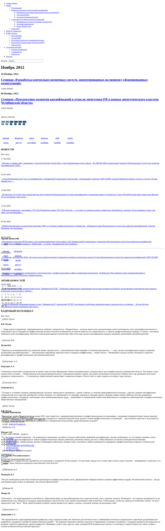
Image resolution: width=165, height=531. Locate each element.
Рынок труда (15, 54)
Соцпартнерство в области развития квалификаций (27, 19)
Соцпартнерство (16, 52)
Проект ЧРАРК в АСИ (23, 26)
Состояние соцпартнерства (25, 24)
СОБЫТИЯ (11, 443)
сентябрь (31, 142)
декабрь (70, 142)
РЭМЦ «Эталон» (11, 33)
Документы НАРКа (22, 15)
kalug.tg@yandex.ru (17, 424)
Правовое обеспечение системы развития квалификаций (29, 10)
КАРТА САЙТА (13, 450)
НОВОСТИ (11, 441)
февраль (19, 138)
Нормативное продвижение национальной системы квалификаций (37, 12)
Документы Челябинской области (27, 17)
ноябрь (57, 142)
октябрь (44, 142)
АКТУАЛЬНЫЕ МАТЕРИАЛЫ (20, 445)
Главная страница (11, 3)
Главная (9, 438)
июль (6, 142)
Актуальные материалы (13, 47)
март (31, 138)
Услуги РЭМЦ (16, 38)
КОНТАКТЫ (12, 448)
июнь (70, 138)
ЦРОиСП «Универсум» (14, 31)
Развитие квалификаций (19, 50)
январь (6, 138)
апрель (44, 138)
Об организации (16, 8)
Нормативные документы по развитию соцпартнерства (34, 22)
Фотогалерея (15, 29)
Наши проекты (16, 45)
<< (3, 286)
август (19, 142)
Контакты (9, 56)
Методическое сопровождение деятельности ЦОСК (27, 43)
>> (20, 286)
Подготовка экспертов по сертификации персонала (27, 40)
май (57, 138)
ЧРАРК (8, 6)
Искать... (5, 61)
